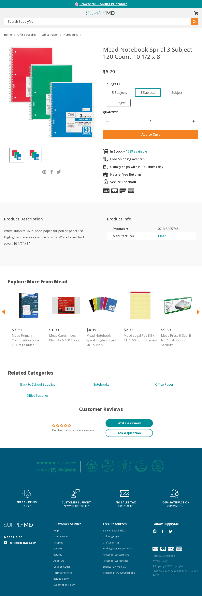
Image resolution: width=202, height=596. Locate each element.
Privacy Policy (159, 561)
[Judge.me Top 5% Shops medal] (141, 466)
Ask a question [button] (129, 433)
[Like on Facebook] (51, 171)
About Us (58, 560)
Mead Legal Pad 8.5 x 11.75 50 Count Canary (140, 337)
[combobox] (97, 21)
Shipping (58, 542)
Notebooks (70, 35)
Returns (57, 554)
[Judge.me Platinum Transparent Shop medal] (108, 466)
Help (56, 530)
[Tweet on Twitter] (58, 171)
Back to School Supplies (37, 384)
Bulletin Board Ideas (114, 530)
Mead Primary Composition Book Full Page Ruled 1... (25, 340)
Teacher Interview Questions (119, 572)
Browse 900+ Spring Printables (103, 4)
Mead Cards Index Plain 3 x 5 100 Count (64, 337)
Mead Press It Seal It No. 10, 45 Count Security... (176, 340)
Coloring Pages (111, 536)
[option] (16, 155)
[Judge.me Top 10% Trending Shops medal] (158, 466)
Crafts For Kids (111, 542)
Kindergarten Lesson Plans (118, 548)
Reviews (57, 548)
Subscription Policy (64, 585)
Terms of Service (62, 572)
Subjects (113, 84)
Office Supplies (26, 35)
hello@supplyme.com (22, 542)
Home (8, 35)
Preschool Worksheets (115, 560)
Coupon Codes (61, 566)
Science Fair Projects (114, 566)
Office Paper (50, 35)
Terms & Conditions (163, 556)
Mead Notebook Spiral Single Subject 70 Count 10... (101, 340)
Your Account (60, 536)
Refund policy (61, 578)
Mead (162, 236)
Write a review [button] (129, 423)
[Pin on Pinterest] (44, 171)
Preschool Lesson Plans (116, 554)
